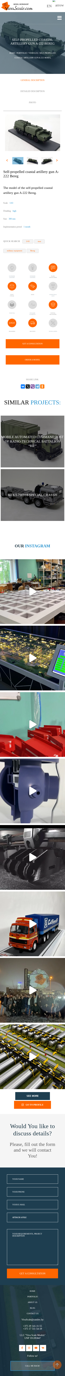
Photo (32, 102)
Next (57, 161)
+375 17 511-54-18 (32, 1328)
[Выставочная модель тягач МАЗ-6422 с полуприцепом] (32, 924)
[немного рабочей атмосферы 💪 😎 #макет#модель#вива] (32, 591)
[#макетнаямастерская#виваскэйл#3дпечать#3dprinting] (32, 857)
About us (32, 1302)
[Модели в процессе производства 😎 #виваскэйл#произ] (32, 724)
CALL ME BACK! (32, 1366)
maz (39, 241)
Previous (7, 161)
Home (32, 1291)
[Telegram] (37, 386)
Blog (32, 1308)
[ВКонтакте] (23, 386)
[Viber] (33, 386)
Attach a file (19, 1217)
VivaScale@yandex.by (32, 1319)
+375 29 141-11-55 (32, 1326)
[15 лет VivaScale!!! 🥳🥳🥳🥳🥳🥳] (32, 990)
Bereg (32, 251)
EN (50, 6)
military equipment (14, 251)
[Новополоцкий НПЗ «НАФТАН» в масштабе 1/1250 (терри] (32, 658)
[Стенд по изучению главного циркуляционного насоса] (32, 791)
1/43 (28, 241)
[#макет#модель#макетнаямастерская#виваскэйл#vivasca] (32, 1056)
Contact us (32, 1314)
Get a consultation (32, 344)
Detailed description (32, 91)
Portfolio (32, 1297)
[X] (28, 386)
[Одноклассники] (42, 386)
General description (33, 80)
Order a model (32, 360)
